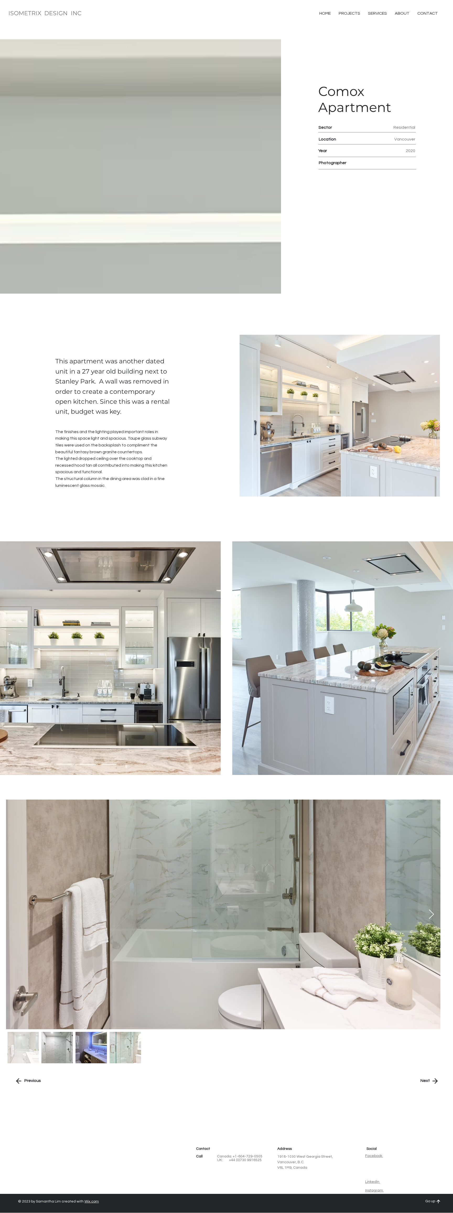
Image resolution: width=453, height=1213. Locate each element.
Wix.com (91, 1201)
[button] (427, 13)
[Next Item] (431, 914)
